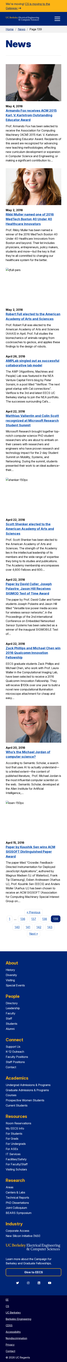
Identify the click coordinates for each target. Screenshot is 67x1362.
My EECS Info (15, 1128)
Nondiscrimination (16, 1338)
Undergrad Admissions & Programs (28, 1085)
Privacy (10, 1344)
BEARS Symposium (18, 1213)
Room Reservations (18, 1123)
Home (10, 29)
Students (11, 1023)
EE (7, 1299)
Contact (11, 1067)
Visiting (10, 980)
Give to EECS (33, 1272)
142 (38, 927)
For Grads (12, 1138)
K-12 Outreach (15, 1051)
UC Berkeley (13, 1312)
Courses (11, 1095)
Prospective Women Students (25, 1100)
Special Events (15, 985)
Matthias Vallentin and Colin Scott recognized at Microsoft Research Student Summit (32, 420)
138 (44, 919)
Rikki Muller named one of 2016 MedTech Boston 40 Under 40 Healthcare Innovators (30, 219)
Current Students (17, 1105)
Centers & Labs (15, 1192)
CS (7, 1306)
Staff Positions (15, 1062)
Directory (12, 1003)
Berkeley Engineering (18, 1318)
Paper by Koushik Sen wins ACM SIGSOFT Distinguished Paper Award (30, 851)
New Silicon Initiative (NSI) (23, 1236)
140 (17, 927)
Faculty (10, 1013)
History (10, 970)
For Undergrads (16, 1144)
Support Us (13, 1046)
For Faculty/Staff (17, 1164)
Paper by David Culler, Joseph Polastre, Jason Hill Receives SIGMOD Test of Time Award (29, 588)
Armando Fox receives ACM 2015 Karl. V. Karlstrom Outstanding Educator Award (31, 115)
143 (49, 927)
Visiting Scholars (16, 1169)
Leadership (13, 1008)
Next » (34, 933)
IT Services (13, 1154)
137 (33, 919)
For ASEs (12, 1149)
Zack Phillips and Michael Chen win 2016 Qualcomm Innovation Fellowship (33, 652)
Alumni (10, 1029)
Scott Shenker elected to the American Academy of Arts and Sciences (30, 528)
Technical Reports (17, 1197)
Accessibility (13, 1331)
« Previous (35, 912)
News (21, 29)
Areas (9, 1187)
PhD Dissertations (17, 1202)
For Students (14, 1133)
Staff (9, 1018)
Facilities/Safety (16, 1159)
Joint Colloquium (16, 1207)
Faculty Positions (17, 1057)
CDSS (9, 1325)
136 (22, 919)
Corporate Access (17, 1230)
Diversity (11, 975)
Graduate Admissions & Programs (27, 1090)
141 (28, 927)
